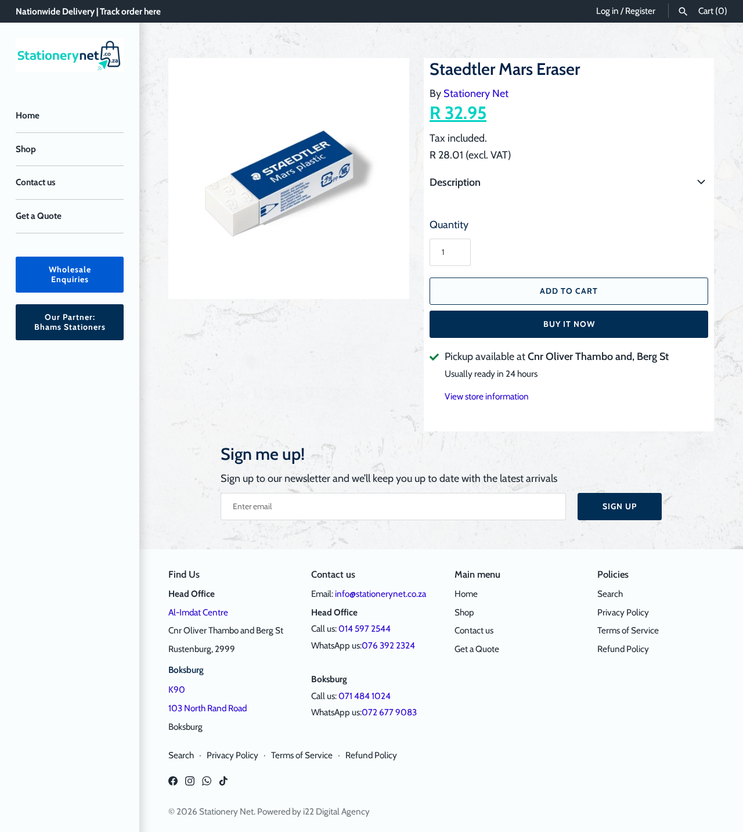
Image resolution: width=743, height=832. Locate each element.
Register (640, 10)
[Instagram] (189, 784)
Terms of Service (628, 630)
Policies (613, 574)
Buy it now (569, 324)
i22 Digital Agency (336, 811)
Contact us (35, 182)
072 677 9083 (389, 712)
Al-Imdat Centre (198, 612)
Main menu (477, 574)
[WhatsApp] (206, 784)
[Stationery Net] (69, 55)
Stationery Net (475, 93)
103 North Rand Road (207, 708)
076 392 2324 (388, 645)
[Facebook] (173, 784)
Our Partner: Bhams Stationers (70, 322)
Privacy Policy (623, 612)
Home (27, 115)
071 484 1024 (364, 695)
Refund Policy (623, 648)
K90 (176, 689)
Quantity (449, 224)
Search (610, 593)
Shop (26, 148)
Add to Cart (569, 291)
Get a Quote (39, 215)
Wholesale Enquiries (70, 274)
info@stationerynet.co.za (380, 593)
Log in (607, 10)
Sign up (620, 506)
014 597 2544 (364, 628)
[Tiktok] (223, 784)
